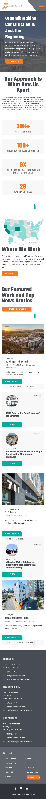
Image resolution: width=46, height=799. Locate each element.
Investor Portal (32, 772)
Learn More (14, 61)
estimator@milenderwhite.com (18, 680)
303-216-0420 (12, 672)
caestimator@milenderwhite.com (19, 711)
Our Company (10, 759)
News (29, 759)
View (12, 425)
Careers (8, 777)
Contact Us (34, 777)
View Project (12, 381)
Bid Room (30, 768)
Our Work (10, 273)
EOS (28, 763)
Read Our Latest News (19, 316)
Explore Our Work (17, 309)
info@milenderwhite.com (16, 676)
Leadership (9, 772)
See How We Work (23, 207)
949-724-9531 (12, 703)
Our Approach (10, 763)
